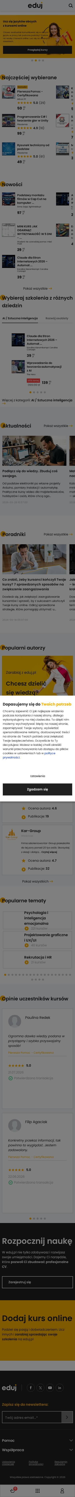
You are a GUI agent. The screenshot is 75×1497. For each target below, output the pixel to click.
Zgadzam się (37, 789)
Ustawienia (37, 776)
